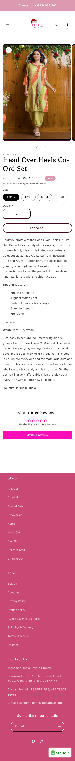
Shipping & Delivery (20, 627)
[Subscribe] (59, 726)
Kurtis (11, 523)
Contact (13, 644)
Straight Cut (15, 558)
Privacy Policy (17, 601)
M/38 (44, 197)
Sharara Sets (16, 549)
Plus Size (14, 541)
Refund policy (17, 609)
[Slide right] (46, 147)
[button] (7, 24)
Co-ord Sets (15, 506)
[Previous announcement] (7, 5)
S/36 (28, 197)
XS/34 (11, 197)
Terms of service (18, 636)
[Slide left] (29, 147)
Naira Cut (14, 532)
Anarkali (13, 497)
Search (12, 583)
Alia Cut (13, 488)
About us (13, 592)
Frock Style (15, 515)
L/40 (63, 198)
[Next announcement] (68, 5)
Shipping (20, 184)
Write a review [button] (37, 435)
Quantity (8, 205)
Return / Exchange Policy (24, 618)
